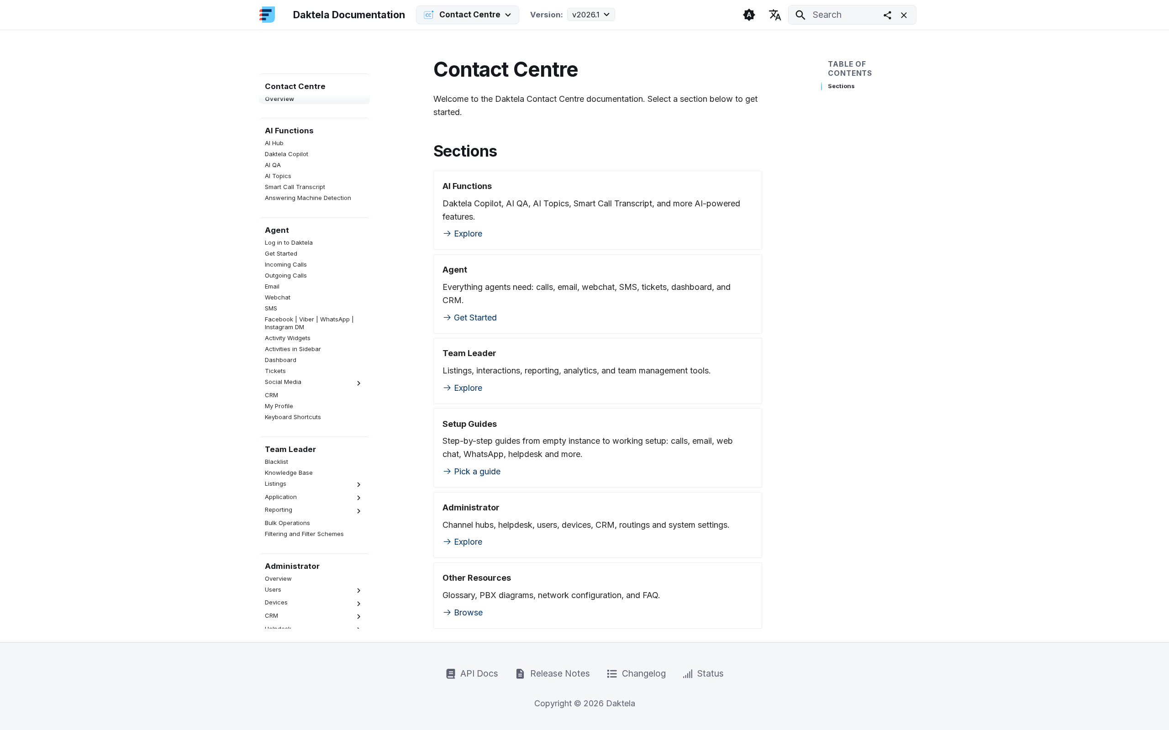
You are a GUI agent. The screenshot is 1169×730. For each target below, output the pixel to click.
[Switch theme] (749, 15)
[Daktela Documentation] (267, 14)
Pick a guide (476, 471)
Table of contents (850, 69)
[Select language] (775, 15)
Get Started (474, 317)
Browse (467, 612)
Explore (467, 233)
